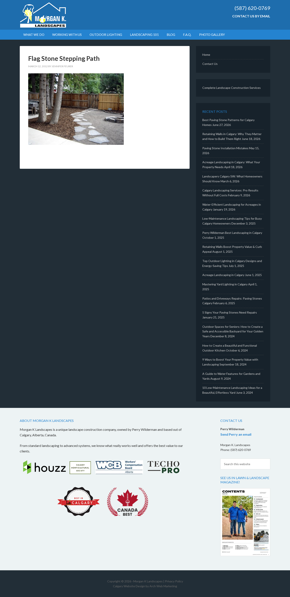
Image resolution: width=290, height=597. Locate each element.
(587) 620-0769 (252, 8)
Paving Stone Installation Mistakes (225, 148)
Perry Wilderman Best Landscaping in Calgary (232, 232)
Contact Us (210, 64)
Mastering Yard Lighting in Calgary (225, 284)
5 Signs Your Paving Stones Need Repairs (229, 312)
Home (206, 54)
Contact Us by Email (251, 16)
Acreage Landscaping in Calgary (223, 275)
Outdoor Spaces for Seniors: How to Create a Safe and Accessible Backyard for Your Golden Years (232, 331)
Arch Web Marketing (163, 586)
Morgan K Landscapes (56, 15)
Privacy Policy (174, 581)
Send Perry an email (235, 434)
